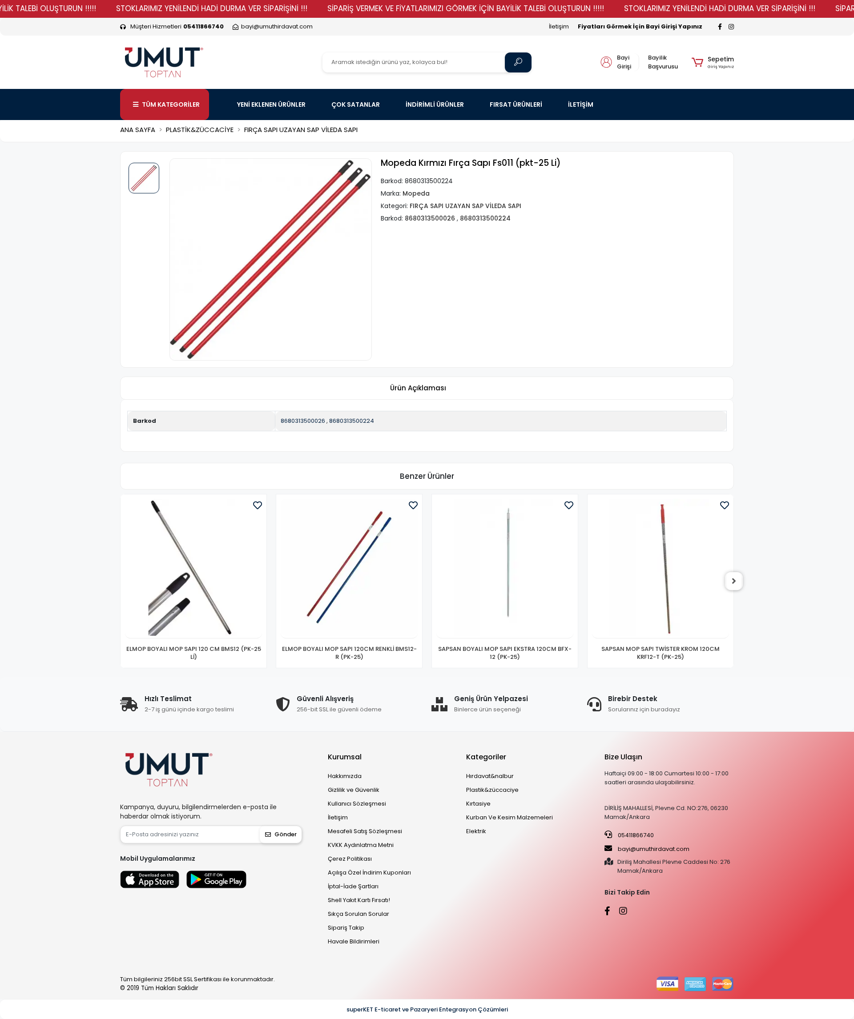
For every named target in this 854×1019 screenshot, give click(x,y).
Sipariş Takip (346, 927)
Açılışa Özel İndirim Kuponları (369, 872)
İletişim (559, 26)
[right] (733, 581)
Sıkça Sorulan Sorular (358, 914)
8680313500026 (303, 421)
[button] (713, 62)
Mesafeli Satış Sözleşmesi (365, 831)
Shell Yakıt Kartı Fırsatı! (359, 900)
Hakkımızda (345, 776)
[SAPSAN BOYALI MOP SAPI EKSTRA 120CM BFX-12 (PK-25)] (504, 568)
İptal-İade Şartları (353, 886)
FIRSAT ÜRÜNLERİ (516, 104)
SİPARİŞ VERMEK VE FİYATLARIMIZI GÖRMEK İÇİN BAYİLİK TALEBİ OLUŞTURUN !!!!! (465, 8)
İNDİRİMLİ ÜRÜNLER (435, 104)
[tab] (418, 388)
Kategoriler (486, 757)
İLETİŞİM (580, 104)
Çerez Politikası (350, 859)
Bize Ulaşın (623, 757)
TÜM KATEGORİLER (171, 104)
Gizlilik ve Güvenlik (353, 790)
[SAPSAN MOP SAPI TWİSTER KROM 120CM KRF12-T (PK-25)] (660, 568)
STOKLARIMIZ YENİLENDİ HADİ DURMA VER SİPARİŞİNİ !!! (211, 8)
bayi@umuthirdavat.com (652, 849)
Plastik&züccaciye (492, 790)
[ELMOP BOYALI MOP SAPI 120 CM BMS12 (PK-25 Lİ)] (193, 568)
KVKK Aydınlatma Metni (361, 845)
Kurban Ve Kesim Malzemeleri (509, 817)
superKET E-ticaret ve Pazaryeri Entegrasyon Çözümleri (427, 1009)
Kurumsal (345, 757)
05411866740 (635, 835)
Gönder (285, 834)
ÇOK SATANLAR (355, 104)
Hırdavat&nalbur (490, 776)
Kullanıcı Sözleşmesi (357, 803)
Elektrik (476, 831)
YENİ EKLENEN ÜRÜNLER (271, 104)
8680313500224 (351, 421)
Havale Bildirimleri (353, 941)
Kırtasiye (478, 803)
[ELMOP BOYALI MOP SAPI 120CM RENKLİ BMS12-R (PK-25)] (349, 568)
